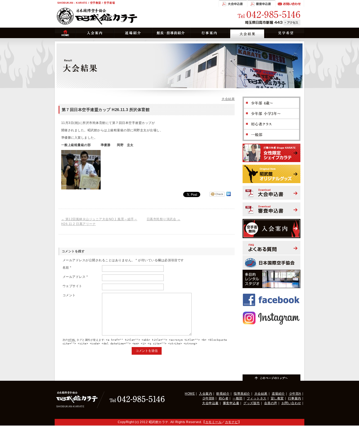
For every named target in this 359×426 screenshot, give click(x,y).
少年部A (295, 393)
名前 (67, 267)
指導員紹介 (242, 393)
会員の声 (270, 403)
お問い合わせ (291, 403)
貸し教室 (277, 398)
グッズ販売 (251, 403)
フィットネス (256, 398)
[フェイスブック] (271, 293)
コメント (69, 295)
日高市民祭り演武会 (163, 219)
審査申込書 (231, 403)
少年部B (208, 398)
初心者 (223, 398)
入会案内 (205, 393)
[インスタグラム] (271, 311)
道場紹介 (278, 393)
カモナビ (231, 422)
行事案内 (294, 398)
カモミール (213, 422)
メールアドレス (75, 277)
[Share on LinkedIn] (229, 196)
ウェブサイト (72, 286)
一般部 (237, 398)
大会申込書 (210, 403)
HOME (190, 393)
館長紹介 (222, 393)
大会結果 (228, 99)
